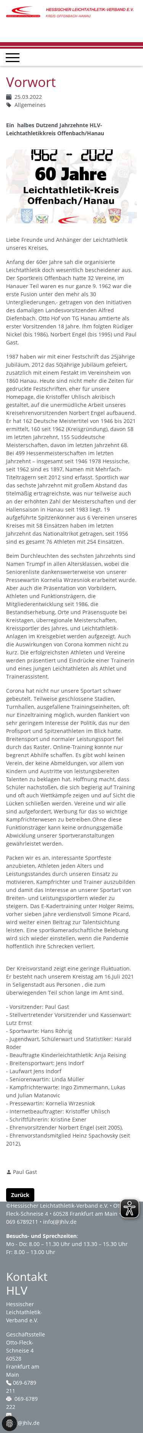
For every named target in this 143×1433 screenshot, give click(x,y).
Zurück (20, 1195)
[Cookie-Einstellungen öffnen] (9, 1423)
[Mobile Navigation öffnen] (12, 57)
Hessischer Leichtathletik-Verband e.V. (59, 1205)
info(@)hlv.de (60, 1221)
